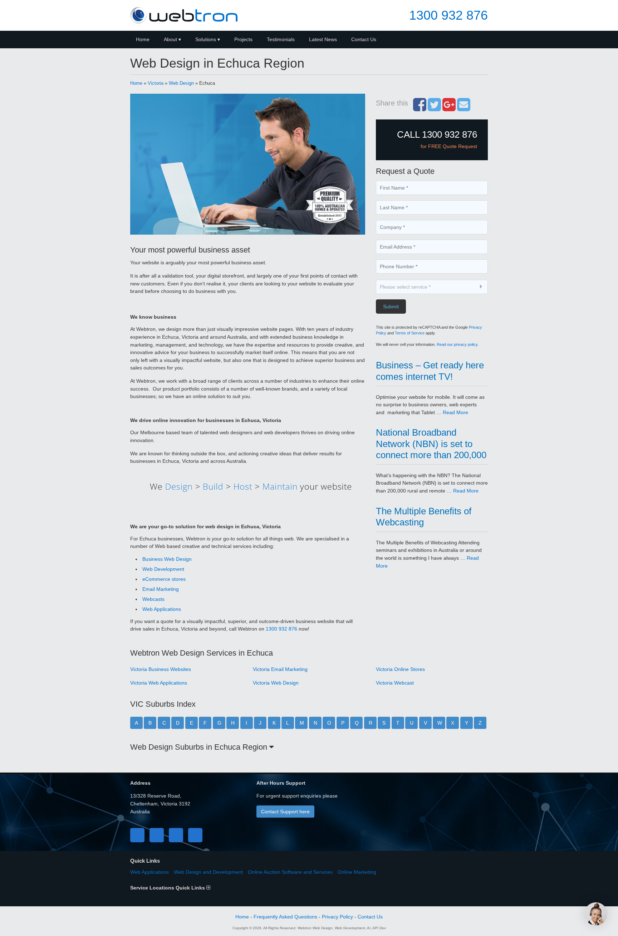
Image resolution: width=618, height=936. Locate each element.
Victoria (155, 83)
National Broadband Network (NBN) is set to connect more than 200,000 (431, 443)
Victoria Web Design (276, 683)
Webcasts (153, 599)
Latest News (323, 39)
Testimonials (281, 39)
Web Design (181, 83)
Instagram (195, 835)
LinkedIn (176, 835)
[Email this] (463, 108)
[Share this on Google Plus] (449, 108)
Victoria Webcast (395, 683)
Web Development (163, 569)
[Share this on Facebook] (419, 108)
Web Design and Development (208, 872)
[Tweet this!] (434, 108)
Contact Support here (285, 811)
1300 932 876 (448, 15)
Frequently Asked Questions (285, 917)
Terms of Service (410, 333)
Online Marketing (357, 872)
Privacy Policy (337, 917)
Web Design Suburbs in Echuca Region (199, 747)
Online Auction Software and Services (290, 872)
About (170, 39)
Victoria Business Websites (160, 669)
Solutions (205, 39)
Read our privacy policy (457, 344)
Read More (455, 412)
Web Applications (161, 609)
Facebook (137, 835)
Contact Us (363, 39)
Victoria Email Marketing (280, 669)
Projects (243, 39)
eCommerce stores (164, 579)
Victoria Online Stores (400, 669)
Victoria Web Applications (158, 683)
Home (142, 39)
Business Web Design (167, 559)
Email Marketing (160, 589)
